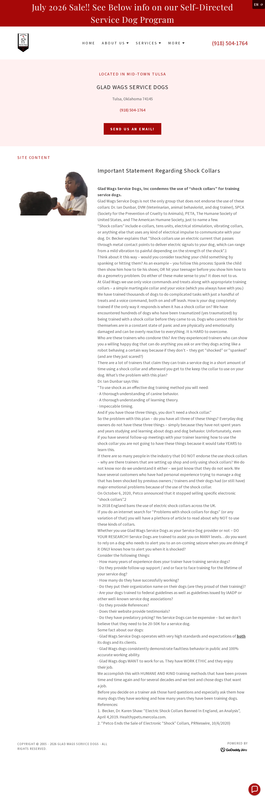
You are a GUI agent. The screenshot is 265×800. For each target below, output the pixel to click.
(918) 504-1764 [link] (230, 43)
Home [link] (88, 43)
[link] (23, 42)
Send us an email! (132, 129)
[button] (115, 43)
